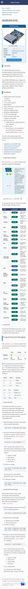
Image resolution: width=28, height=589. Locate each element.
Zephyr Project (15, 2)
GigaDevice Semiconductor (10, 12)
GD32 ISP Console (9, 154)
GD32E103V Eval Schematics (12, 152)
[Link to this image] (18, 45)
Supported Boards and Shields (11, 10)
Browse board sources (14, 60)
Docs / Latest (6, 8)
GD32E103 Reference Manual (12, 150)
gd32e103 (14, 56)
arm (13, 54)
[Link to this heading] (18, 20)
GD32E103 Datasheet (10, 148)
